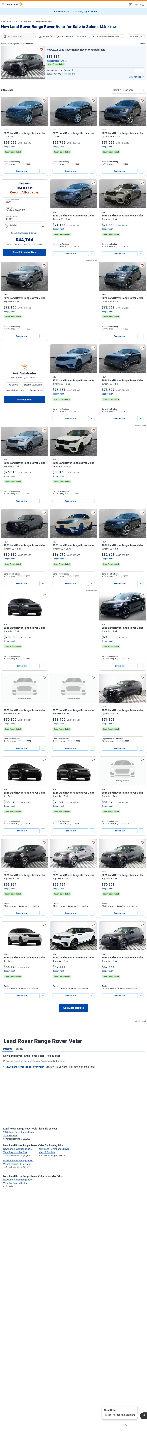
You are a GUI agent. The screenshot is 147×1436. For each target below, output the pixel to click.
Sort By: (117, 90)
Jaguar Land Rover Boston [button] (58, 70)
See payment (9, 146)
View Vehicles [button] (135, 77)
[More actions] (43, 171)
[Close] (133, 1410)
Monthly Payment (12, 199)
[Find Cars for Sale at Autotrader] (15, 4)
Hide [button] (142, 44)
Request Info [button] (69, 74)
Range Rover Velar (44, 21)
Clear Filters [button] (82, 36)
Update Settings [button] (37, 244)
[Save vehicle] (41, 49)
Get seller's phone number (29, 906)
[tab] (7, 1049)
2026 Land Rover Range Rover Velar (25, 1066)
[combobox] (18, 36)
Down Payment (11, 216)
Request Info (21, 171)
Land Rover (26, 21)
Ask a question (24, 399)
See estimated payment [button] (57, 61)
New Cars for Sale (9, 21)
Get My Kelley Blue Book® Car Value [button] (24, 233)
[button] (130, 4)
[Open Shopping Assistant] (143, 1415)
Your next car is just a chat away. (73, 11)
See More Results (73, 1007)
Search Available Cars (24, 252)
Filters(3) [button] (48, 36)
